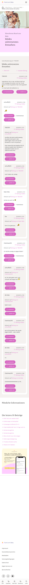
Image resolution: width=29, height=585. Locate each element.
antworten (10, 115)
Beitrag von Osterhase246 (11, 273)
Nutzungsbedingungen (8, 559)
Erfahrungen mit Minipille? (11, 421)
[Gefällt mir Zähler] (21, 92)
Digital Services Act (7, 566)
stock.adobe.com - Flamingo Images (23, 26)
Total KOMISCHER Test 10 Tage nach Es (14, 427)
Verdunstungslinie (9, 430)
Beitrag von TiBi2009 (16, 107)
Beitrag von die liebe (17, 378)
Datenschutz (5, 562)
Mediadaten (5, 555)
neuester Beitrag (22, 70)
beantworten (8, 92)
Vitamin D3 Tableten (9, 445)
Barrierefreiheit (6, 569)
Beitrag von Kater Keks (18, 221)
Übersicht (6, 70)
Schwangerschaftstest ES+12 (11, 424)
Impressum (5, 548)
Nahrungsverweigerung (10, 439)
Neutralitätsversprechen (8, 552)
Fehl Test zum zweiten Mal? (11, 418)
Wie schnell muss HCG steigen (12, 436)
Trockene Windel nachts (10, 442)
